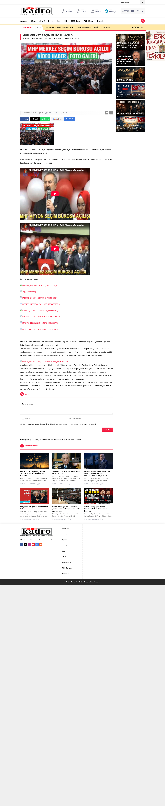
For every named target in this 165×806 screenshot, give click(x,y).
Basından (35, 39)
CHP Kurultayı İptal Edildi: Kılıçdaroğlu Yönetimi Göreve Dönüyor (96, 509)
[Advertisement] (82, 102)
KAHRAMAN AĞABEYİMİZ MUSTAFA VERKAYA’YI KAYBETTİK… (69, 27)
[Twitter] (25, 544)
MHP (45, 39)
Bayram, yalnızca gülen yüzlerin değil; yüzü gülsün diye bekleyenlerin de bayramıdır (97, 473)
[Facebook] (21, 544)
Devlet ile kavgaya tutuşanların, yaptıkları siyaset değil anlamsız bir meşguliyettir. (66, 509)
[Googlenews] (37, 544)
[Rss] (40, 544)
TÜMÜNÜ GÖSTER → (138, 27)
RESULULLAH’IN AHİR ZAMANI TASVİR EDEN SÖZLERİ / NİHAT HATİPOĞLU (32, 473)
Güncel (41, 39)
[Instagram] (29, 544)
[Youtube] (33, 544)
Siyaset (50, 39)
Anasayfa (27, 39)
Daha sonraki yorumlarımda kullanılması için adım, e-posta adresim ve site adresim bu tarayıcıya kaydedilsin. (60, 424)
